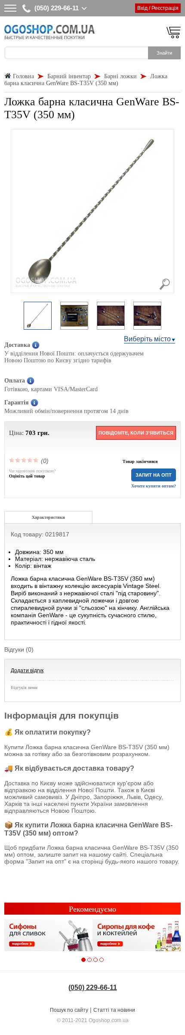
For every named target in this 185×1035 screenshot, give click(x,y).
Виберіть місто (147, 339)
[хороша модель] (30, 459)
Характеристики (48, 517)
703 (30, 432)
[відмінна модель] (36, 459)
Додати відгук (27, 671)
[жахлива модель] (12, 459)
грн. (43, 432)
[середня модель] (24, 459)
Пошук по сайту (69, 1010)
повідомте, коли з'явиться (136, 432)
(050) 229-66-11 (56, 8)
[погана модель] (18, 459)
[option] (37, 316)
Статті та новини (114, 1010)
